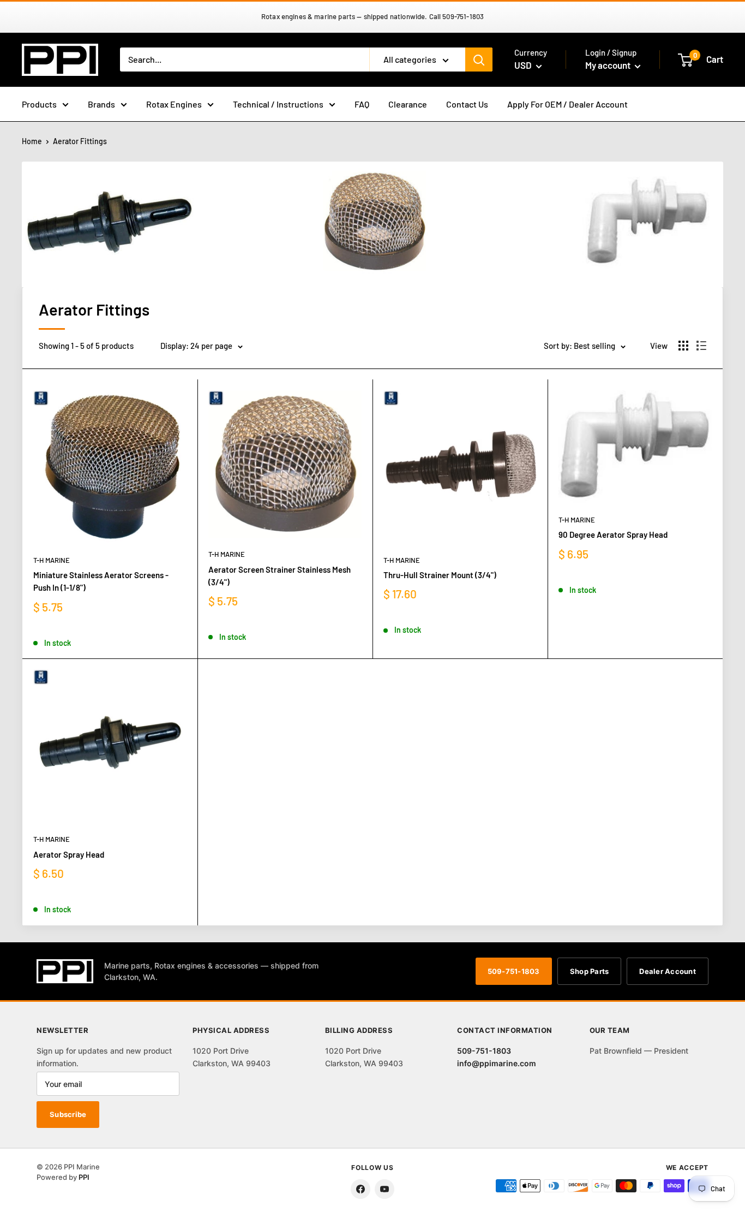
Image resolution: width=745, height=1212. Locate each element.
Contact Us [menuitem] (467, 104)
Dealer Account (667, 971)
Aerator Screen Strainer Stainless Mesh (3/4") (279, 576)
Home (32, 141)
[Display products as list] (701, 345)
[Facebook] (360, 1189)
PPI (84, 1177)
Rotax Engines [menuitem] (174, 104)
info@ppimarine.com (496, 1063)
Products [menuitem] (39, 104)
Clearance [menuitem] (407, 104)
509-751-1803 (514, 971)
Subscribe (68, 1114)
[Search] (478, 59)
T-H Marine (51, 560)
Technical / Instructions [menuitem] (278, 104)
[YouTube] (384, 1189)
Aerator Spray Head (68, 854)
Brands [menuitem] (101, 104)
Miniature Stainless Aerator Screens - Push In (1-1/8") (101, 581)
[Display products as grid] (683, 345)
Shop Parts (589, 971)
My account (608, 65)
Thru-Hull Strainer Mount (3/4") (439, 575)
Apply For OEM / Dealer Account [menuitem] (567, 104)
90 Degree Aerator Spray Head (613, 534)
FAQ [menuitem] (362, 104)
